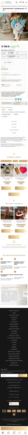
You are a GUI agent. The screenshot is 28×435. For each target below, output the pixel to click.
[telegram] (15, 397)
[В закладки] (26, 14)
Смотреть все (14, 194)
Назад (1, 8)
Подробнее (23, 53)
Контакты (14, 349)
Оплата (14, 342)
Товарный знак (14, 365)
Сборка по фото (14, 335)
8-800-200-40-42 (15, 385)
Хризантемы (14, 326)
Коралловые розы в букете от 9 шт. (7, 221)
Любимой (16, 114)
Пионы (14, 319)
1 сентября (14, 331)
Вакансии (14, 363)
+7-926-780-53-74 (17, 387)
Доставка (17, 146)
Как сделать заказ (14, 354)
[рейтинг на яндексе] (6, 86)
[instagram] (17, 397)
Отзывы (14, 347)
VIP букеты (14, 333)
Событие (10, 109)
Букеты (3, 109)
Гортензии (14, 322)
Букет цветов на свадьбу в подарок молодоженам (13, 111)
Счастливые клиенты (14, 338)
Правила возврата (14, 358)
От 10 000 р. (4, 116)
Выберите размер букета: (7, 59)
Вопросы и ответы (14, 351)
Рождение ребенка (6, 114)
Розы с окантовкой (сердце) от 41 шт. (20, 221)
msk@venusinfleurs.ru (14, 391)
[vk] (13, 397)
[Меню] (26, 2)
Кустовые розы (14, 315)
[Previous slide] (2, 244)
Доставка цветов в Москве (5, 6)
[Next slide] (26, 244)
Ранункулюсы (14, 324)
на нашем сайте (10, 141)
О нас (14, 344)
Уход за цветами (14, 356)
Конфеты (15, 161)
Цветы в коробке (14, 328)
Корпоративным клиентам (14, 360)
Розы (14, 313)
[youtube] (11, 397)
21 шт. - (7, 62)
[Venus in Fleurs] (3, 3)
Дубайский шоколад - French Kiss (20, 178)
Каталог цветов (14, 6)
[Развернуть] (10, 116)
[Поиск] (17, 2)
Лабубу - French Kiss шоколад (7, 178)
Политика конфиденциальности (14, 424)
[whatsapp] (9, 397)
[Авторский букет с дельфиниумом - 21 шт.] (14, 27)
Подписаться (22, 375)
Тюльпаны (14, 317)
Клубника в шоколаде (6, 161)
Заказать (15, 428)
